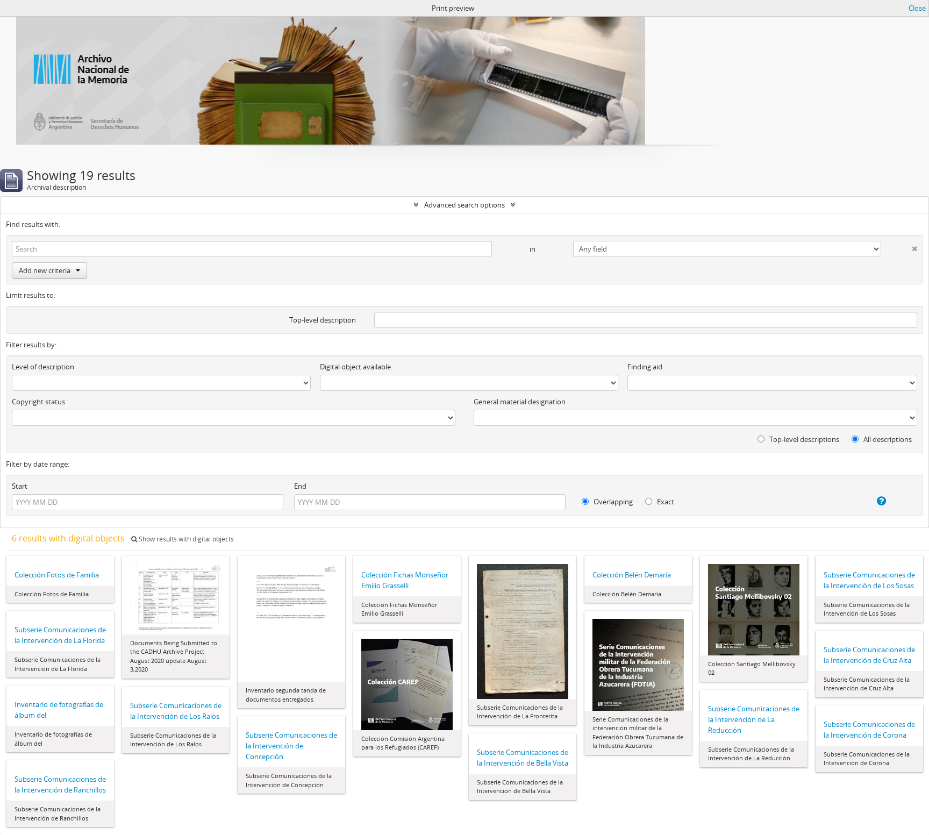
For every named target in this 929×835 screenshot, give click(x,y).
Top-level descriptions (803, 439)
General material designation (520, 401)
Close (917, 8)
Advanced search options (464, 205)
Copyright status (38, 401)
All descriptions (887, 439)
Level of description (43, 367)
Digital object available (355, 367)
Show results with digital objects (185, 539)
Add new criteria (44, 270)
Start (19, 486)
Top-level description (322, 320)
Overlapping (612, 501)
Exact (664, 501)
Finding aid (644, 367)
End (300, 486)
